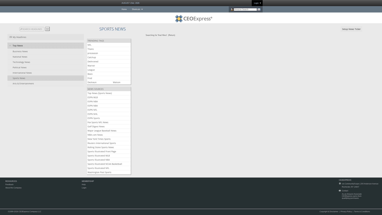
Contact (345, 191)
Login (256, 3)
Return (171, 35)
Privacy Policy (346, 212)
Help (84, 184)
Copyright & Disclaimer (329, 212)
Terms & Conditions (362, 212)
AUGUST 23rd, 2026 (130, 3)
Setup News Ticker (351, 29)
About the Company (13, 188)
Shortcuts (136, 9)
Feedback (9, 184)
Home (124, 9)
